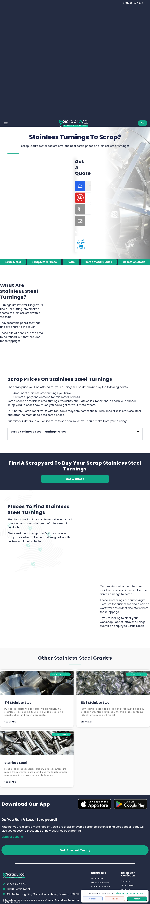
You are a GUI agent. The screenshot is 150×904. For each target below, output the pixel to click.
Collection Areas (134, 262)
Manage (92, 899)
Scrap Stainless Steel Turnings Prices (39, 431)
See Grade (10, 722)
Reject (115, 899)
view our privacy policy (129, 893)
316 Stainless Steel (18, 702)
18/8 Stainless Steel (95, 702)
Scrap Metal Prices (44, 262)
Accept (137, 899)
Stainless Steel (73, 658)
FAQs (71, 262)
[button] (133, 3)
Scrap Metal (13, 262)
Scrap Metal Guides (98, 262)
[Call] (142, 123)
